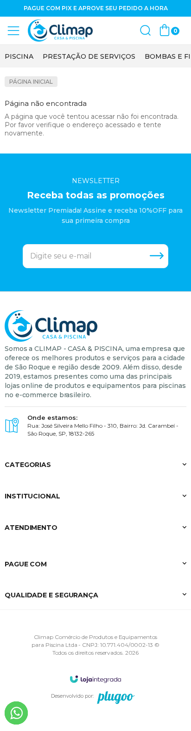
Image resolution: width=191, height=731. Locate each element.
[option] (19, 56)
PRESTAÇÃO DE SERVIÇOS (89, 56)
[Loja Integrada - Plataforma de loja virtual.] (95, 679)
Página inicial (31, 81)
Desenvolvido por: (72, 696)
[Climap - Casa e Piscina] (60, 30)
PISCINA (19, 56)
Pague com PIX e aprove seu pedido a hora (96, 8)
